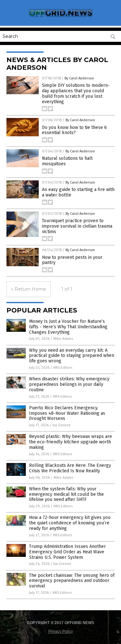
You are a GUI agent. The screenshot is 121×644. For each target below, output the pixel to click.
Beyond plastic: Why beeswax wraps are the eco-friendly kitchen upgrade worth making (70, 442)
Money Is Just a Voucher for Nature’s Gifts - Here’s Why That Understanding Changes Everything (68, 327)
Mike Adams (63, 339)
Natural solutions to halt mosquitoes (67, 161)
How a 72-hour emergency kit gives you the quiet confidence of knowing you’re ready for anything (69, 523)
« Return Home (28, 289)
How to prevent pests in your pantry (72, 260)
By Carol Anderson (79, 78)
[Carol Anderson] (60, 16)
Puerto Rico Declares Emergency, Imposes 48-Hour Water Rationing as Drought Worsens (67, 413)
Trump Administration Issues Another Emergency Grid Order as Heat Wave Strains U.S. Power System (67, 552)
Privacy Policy (60, 631)
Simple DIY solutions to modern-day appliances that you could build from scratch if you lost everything (76, 93)
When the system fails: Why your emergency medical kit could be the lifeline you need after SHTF (66, 494)
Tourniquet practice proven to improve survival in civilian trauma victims (77, 226)
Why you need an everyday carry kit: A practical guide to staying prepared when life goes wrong (71, 356)
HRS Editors (62, 368)
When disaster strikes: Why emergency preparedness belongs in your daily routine (69, 384)
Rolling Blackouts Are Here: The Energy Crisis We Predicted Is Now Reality (70, 468)
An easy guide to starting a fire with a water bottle (78, 192)
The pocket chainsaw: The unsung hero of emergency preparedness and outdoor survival (72, 581)
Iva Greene (62, 425)
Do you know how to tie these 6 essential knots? (74, 130)
